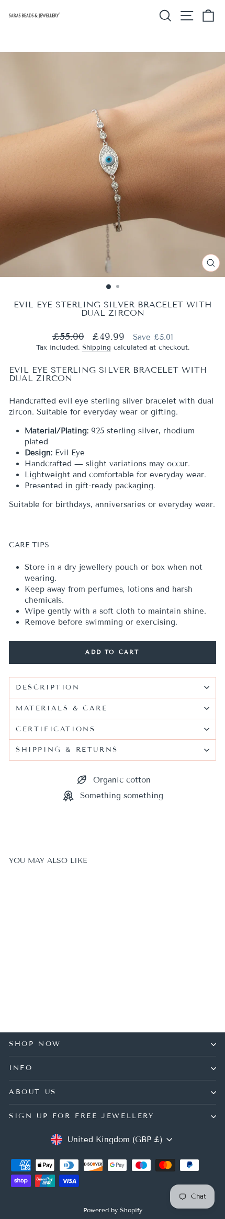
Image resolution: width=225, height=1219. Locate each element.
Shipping (96, 347)
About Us (33, 1092)
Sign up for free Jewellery (81, 1116)
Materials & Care (62, 708)
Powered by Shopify (112, 1210)
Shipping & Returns (67, 749)
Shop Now (35, 1044)
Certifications (55, 729)
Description (48, 687)
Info (20, 1068)
